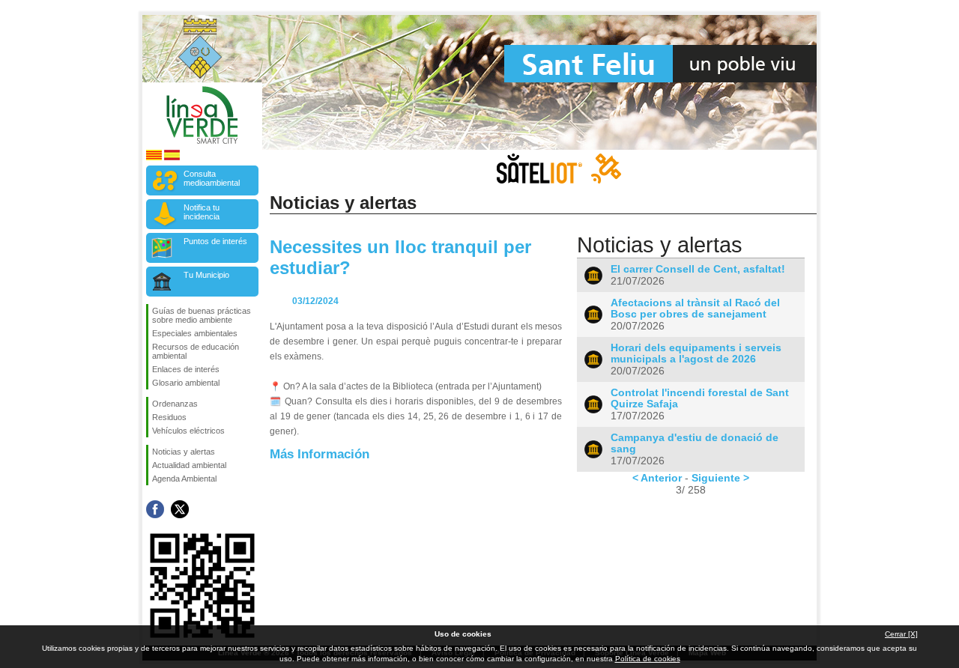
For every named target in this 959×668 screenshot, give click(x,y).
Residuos (169, 417)
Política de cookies (647, 659)
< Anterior (657, 478)
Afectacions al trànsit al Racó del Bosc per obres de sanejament (695, 308)
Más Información (319, 453)
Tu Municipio (206, 274)
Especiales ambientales (195, 333)
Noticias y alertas (183, 451)
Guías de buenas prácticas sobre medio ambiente (201, 315)
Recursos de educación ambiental (195, 351)
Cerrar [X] (901, 634)
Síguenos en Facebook (155, 509)
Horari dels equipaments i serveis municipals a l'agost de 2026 (696, 353)
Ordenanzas (175, 403)
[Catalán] (154, 158)
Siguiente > (720, 478)
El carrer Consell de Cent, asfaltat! (698, 269)
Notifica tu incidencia (202, 212)
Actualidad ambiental (189, 465)
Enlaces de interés (186, 369)
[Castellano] (172, 158)
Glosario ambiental (186, 382)
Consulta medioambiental (212, 178)
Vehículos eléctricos (188, 430)
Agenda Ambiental (184, 478)
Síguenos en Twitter (180, 509)
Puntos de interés (215, 241)
